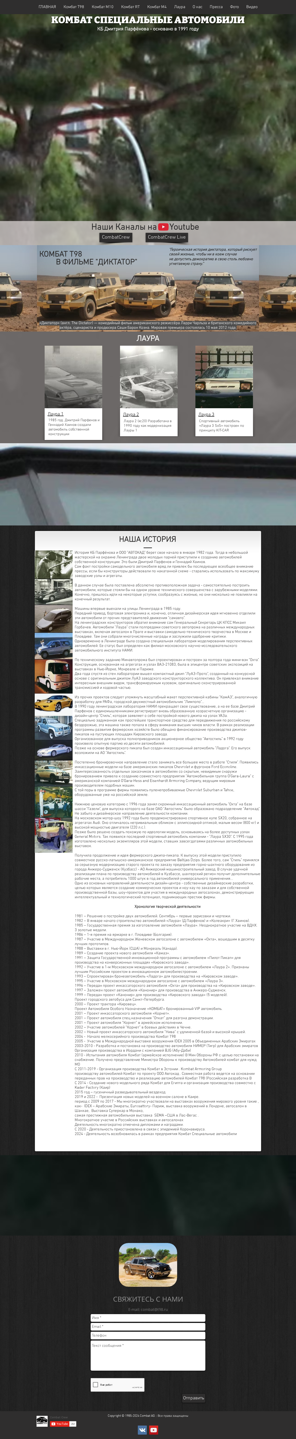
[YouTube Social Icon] (153, 1430)
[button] (130, 7)
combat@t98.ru (154, 1309)
